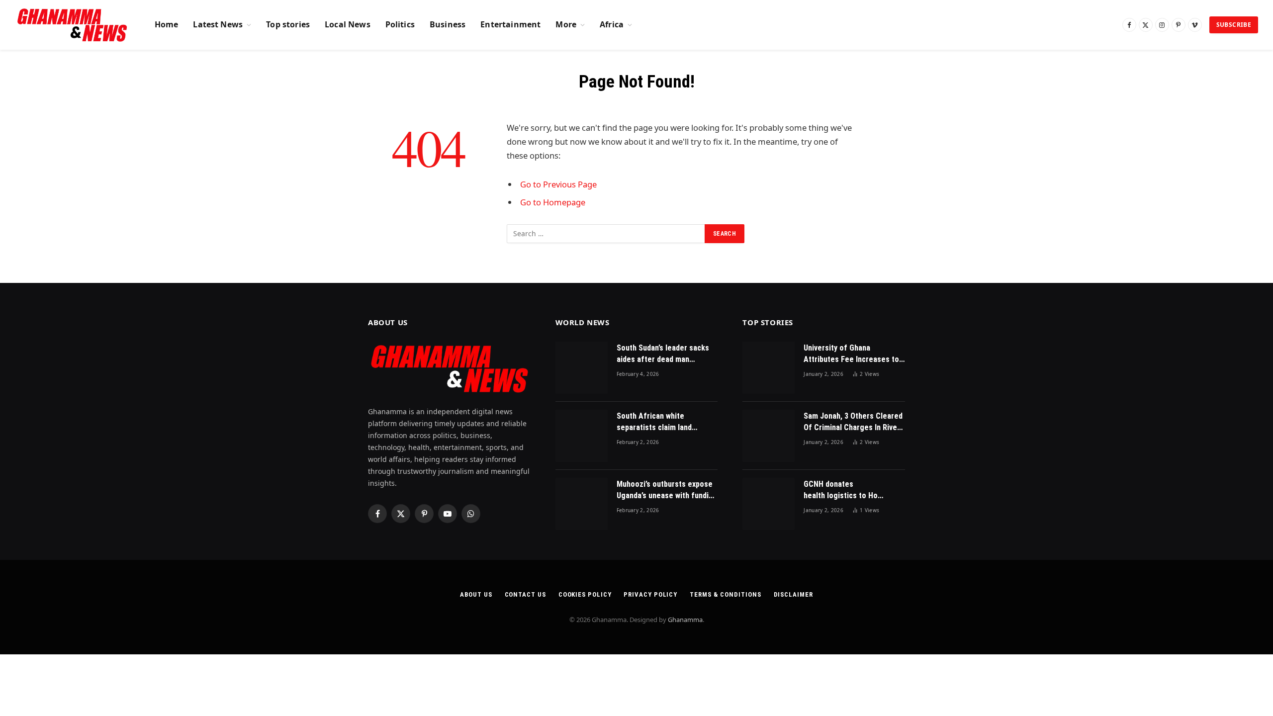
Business (447, 24)
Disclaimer (793, 594)
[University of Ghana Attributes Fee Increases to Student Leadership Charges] (768, 368)
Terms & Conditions (725, 594)
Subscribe (1233, 24)
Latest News (218, 24)
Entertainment (510, 24)
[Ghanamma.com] (72, 25)
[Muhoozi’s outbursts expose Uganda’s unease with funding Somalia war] (581, 504)
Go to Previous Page (558, 184)
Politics (400, 24)
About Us (476, 594)
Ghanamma (685, 619)
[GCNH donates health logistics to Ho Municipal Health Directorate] (768, 504)
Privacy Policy (650, 594)
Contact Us (525, 594)
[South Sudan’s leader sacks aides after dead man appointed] (581, 368)
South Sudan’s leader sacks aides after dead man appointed (663, 354)
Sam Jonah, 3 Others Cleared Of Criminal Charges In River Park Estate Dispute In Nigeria (853, 422)
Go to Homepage (552, 202)
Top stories (288, 24)
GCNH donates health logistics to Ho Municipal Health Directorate (841, 490)
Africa (612, 24)
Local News (347, 24)
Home (167, 24)
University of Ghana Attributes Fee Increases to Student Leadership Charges (852, 354)
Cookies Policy (585, 594)
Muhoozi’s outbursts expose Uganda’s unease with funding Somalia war (667, 490)
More (565, 24)
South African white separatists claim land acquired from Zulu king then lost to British (666, 422)
